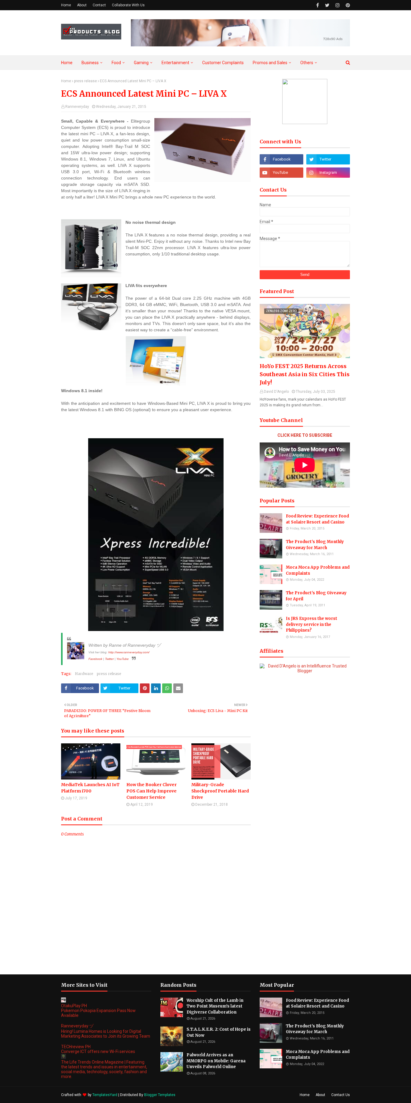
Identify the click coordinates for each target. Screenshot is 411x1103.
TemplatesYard (104, 1095)
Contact (99, 5)
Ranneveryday (77, 107)
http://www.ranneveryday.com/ (129, 652)
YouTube (122, 659)
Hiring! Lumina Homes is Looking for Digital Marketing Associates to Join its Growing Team (105, 1034)
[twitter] (327, 5)
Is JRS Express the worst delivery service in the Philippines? (311, 624)
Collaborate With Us (128, 5)
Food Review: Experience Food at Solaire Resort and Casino (317, 519)
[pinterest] (347, 5)
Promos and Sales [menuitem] (270, 62)
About (82, 5)
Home (66, 5)
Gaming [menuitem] (141, 62)
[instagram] (337, 5)
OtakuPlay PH (74, 1005)
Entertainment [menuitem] (175, 62)
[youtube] (281, 172)
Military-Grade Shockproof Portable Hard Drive (220, 791)
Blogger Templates (159, 1095)
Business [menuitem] (90, 62)
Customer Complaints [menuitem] (223, 62)
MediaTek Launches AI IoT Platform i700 (90, 788)
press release (85, 81)
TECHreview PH (76, 1046)
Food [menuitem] (116, 62)
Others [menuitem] (306, 62)
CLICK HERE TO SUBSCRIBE (304, 435)
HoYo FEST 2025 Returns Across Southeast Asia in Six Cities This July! (305, 374)
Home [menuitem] (67, 62)
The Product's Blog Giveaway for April (316, 595)
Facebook (95, 659)
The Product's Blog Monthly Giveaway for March (315, 544)
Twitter (109, 659)
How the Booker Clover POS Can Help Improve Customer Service (151, 791)
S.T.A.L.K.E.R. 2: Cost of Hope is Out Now (219, 1032)
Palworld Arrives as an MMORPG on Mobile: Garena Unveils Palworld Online (216, 1060)
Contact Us (340, 1095)
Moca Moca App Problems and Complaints (318, 570)
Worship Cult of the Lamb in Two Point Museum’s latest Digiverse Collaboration (215, 1006)
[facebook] (317, 5)
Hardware (84, 673)
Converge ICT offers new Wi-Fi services (98, 1051)
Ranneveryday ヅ (77, 1025)
